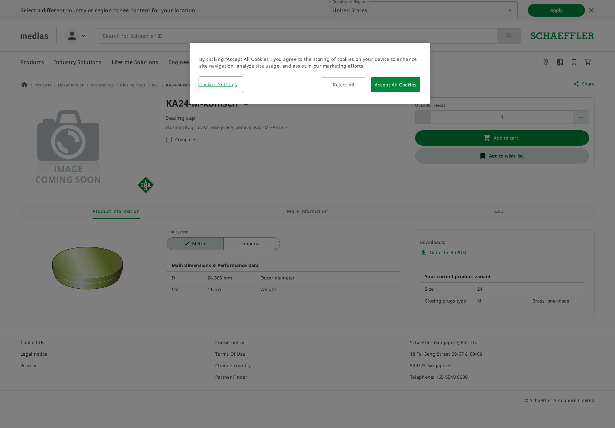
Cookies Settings (218, 84)
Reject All (344, 85)
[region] (310, 73)
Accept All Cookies (396, 85)
